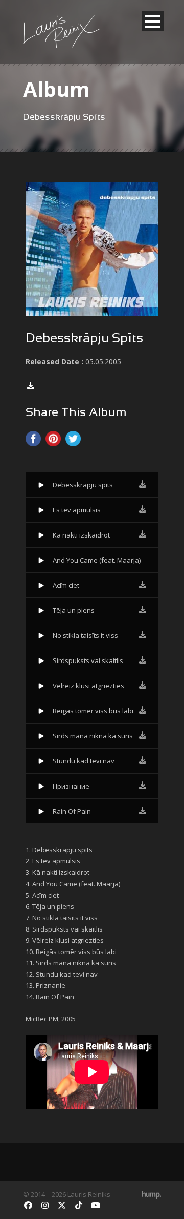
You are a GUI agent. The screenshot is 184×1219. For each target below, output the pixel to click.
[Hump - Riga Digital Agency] (151, 1194)
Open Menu (153, 21)
